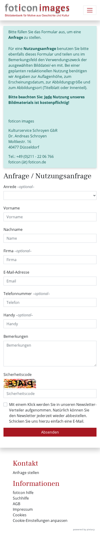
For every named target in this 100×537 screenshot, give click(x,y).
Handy (17, 315)
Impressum (23, 509)
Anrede (18, 186)
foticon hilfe (23, 492)
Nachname (13, 229)
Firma (16, 250)
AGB (16, 503)
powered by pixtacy (84, 529)
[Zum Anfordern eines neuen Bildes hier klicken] (19, 383)
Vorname (11, 208)
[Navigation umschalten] (89, 10)
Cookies (20, 514)
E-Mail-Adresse (16, 272)
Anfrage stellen (26, 472)
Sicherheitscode (17, 374)
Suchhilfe (21, 498)
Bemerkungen (15, 336)
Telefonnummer (25, 293)
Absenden (50, 432)
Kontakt (25, 463)
